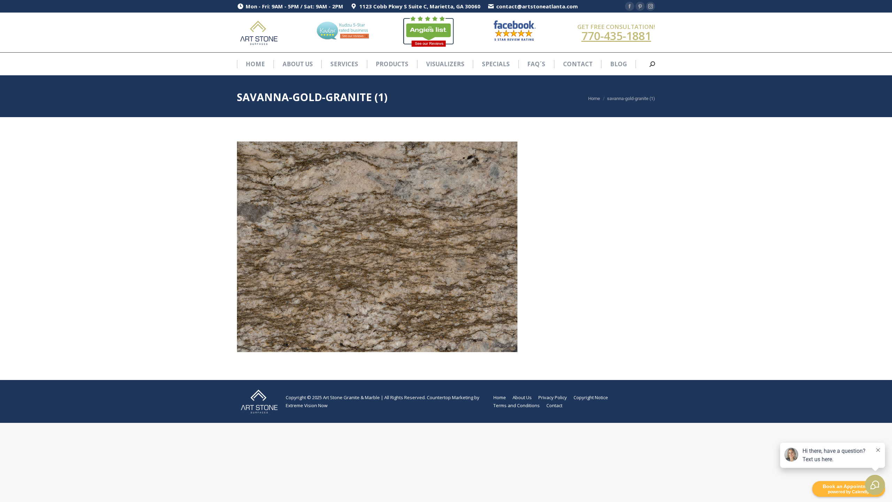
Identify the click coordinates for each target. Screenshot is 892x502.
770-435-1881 (616, 35)
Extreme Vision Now (307, 405)
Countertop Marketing (450, 397)
